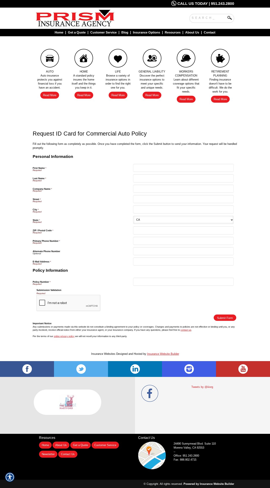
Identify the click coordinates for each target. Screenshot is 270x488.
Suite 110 (195, 443)
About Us (61, 445)
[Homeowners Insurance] (84, 59)
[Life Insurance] (118, 59)
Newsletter (48, 454)
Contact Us (68, 454)
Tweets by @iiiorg (202, 387)
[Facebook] (27, 369)
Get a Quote (80, 445)
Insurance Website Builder (163, 353)
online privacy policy (64, 336)
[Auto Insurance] (50, 59)
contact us (186, 330)
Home (45, 445)
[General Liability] (152, 59)
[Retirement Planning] (220, 59)
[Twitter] (81, 369)
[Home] (92, 18)
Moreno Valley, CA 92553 (189, 447)
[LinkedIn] (135, 369)
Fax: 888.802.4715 (185, 459)
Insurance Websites (103, 353)
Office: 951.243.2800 (186, 455)
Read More (49, 95)
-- (174, 451)
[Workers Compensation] (186, 59)
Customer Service (105, 445)
